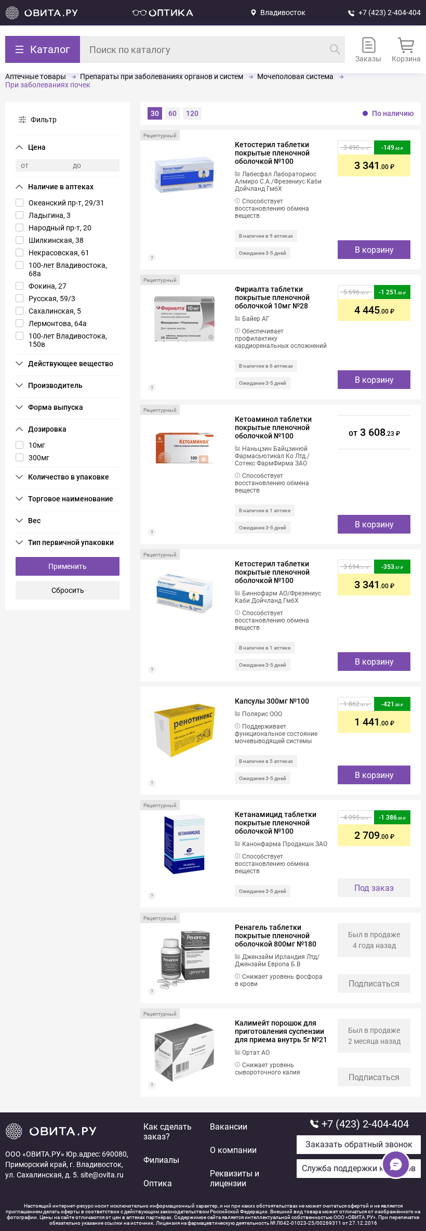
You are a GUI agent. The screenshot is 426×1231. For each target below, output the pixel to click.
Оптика (157, 1183)
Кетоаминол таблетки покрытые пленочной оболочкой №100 (273, 427)
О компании (233, 1150)
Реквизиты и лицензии (234, 1178)
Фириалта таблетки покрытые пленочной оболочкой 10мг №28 (272, 297)
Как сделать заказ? (167, 1132)
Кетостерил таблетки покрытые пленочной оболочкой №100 (272, 152)
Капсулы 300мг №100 (272, 701)
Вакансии (228, 1127)
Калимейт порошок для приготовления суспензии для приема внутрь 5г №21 (281, 1031)
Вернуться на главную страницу (41, 12)
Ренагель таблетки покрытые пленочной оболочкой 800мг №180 (275, 935)
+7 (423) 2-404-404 (389, 12)
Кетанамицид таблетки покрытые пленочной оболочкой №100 (275, 822)
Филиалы (161, 1160)
